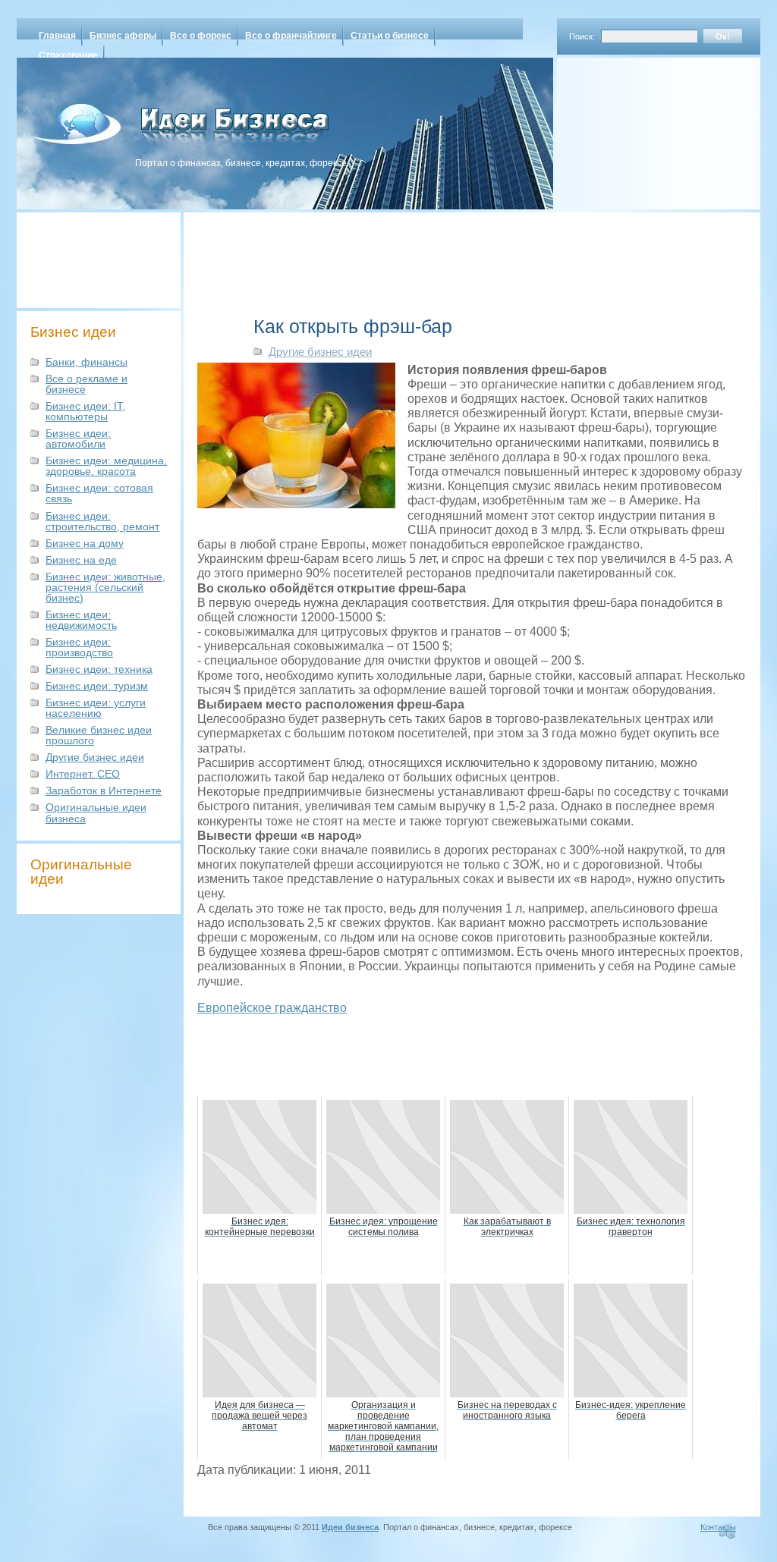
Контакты (718, 1527)
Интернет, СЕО (83, 774)
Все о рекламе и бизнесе (86, 383)
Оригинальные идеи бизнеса (96, 812)
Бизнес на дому (85, 543)
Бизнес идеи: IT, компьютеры (85, 411)
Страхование (68, 55)
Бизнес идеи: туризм (97, 686)
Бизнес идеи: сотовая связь (99, 493)
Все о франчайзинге (291, 35)
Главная (57, 35)
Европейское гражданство (272, 1007)
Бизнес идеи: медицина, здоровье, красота (106, 465)
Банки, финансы (86, 362)
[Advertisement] (639, 128)
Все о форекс (200, 35)
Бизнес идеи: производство (79, 647)
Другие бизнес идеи (95, 757)
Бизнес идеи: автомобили (78, 438)
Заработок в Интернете (104, 790)
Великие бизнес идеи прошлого (99, 735)
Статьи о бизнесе (390, 35)
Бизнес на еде (81, 560)
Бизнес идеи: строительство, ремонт (102, 521)
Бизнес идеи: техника (99, 669)
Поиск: (582, 36)
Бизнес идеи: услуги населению (96, 707)
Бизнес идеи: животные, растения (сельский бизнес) (105, 587)
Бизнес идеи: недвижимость (81, 619)
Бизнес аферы (123, 35)
